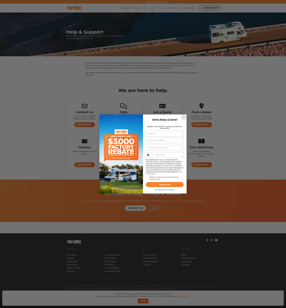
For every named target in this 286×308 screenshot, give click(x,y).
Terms (153, 174)
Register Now (164, 184)
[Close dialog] (184, 117)
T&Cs (156, 190)
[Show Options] (181, 147)
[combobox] (164, 147)
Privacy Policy (171, 190)
